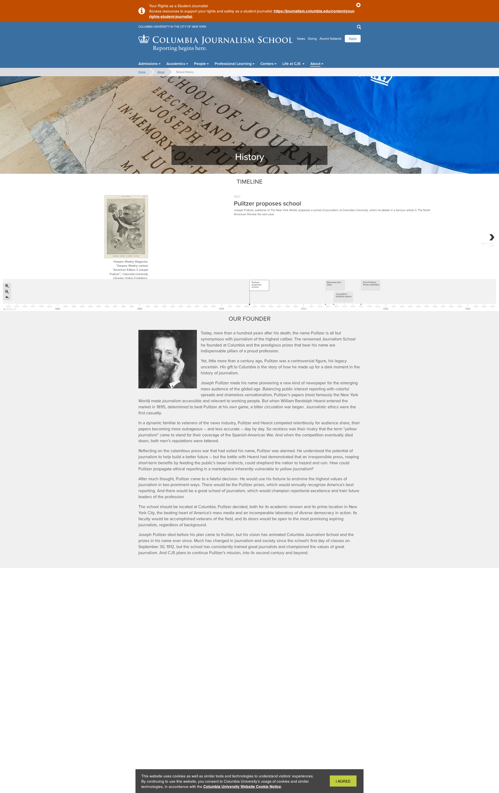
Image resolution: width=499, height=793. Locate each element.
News (301, 38)
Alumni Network (330, 38)
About (161, 72)
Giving (312, 38)
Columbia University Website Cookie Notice (242, 786)
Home (142, 72)
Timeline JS (11, 308)
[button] (358, 5)
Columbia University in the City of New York (172, 26)
